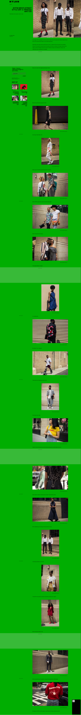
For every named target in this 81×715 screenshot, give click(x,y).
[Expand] (73, 700)
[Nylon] (14, 1)
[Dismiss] (79, 700)
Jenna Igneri (12, 35)
